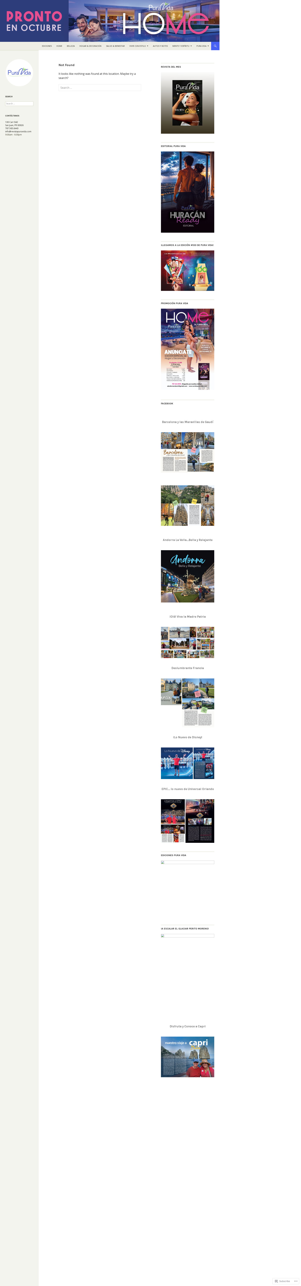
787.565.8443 (11, 128)
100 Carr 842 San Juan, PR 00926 (14, 124)
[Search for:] (100, 88)
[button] (178, 638)
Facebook (167, 403)
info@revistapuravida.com (18, 131)
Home (59, 46)
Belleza (71, 46)
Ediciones (47, 46)
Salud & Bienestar (115, 46)
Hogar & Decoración (90, 46)
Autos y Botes (160, 46)
